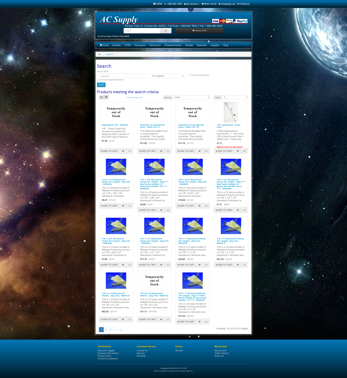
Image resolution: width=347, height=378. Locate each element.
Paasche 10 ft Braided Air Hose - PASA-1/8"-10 (191, 125)
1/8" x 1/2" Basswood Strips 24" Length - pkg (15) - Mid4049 (154, 240)
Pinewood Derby (173, 45)
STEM (128, 45)
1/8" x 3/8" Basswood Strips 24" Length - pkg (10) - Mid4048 (116, 240)
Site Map (141, 355)
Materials (202, 45)
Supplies (215, 45)
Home (105, 45)
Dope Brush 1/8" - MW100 (115, 124)
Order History (222, 353)
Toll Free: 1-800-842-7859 (182, 25)
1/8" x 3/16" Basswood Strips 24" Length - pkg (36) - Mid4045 (192, 181)
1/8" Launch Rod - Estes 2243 (228, 125)
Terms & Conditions (108, 358)
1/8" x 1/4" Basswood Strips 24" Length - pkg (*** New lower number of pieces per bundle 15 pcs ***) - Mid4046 (231, 184)
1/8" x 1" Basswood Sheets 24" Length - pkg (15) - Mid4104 (192, 240)
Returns (141, 353)
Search (109, 54)
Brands (179, 350)
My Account (220, 350)
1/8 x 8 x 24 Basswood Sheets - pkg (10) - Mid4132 (154, 294)
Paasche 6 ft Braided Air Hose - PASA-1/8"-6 (152, 125)
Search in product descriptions (111, 80)
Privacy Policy (104, 355)
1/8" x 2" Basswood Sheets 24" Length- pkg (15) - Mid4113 (230, 240)
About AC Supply (106, 350)
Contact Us (142, 350)
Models (189, 45)
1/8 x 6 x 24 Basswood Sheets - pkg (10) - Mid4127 (116, 294)
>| (120, 329)
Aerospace (140, 45)
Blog (225, 45)
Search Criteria (102, 71)
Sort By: (167, 97)
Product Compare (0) (134, 97)
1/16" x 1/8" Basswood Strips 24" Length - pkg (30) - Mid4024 (116, 181)
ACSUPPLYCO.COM (180, 368)
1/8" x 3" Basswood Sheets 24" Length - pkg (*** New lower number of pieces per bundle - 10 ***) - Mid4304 (192, 296)
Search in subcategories (200, 75)
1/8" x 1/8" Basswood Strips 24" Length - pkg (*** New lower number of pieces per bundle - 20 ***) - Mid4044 (154, 184)
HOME (158, 3)
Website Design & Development (165, 371)
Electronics (155, 45)
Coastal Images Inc (186, 371)
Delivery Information (108, 353)
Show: (218, 97)
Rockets (117, 45)
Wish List (219, 355)
